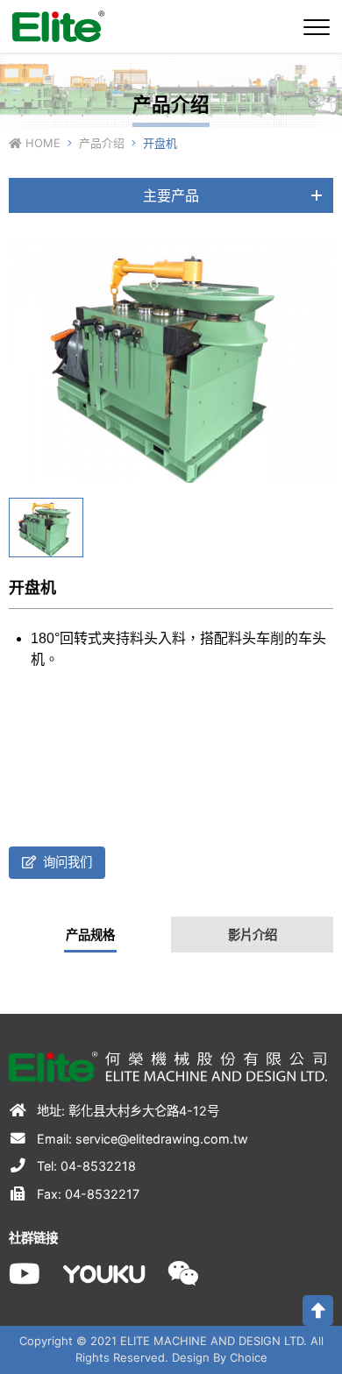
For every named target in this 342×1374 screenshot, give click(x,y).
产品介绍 (102, 143)
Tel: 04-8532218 (84, 1165)
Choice (248, 1357)
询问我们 (65, 861)
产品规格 (90, 934)
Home (41, 143)
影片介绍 (252, 934)
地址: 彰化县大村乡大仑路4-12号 (126, 1110)
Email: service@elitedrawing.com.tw (140, 1138)
